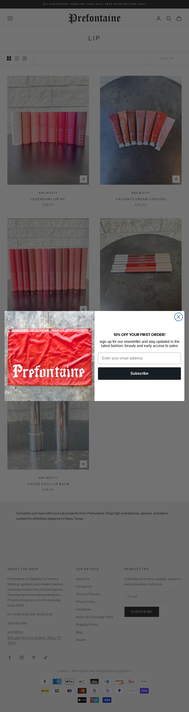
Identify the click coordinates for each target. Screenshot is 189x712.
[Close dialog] (178, 317)
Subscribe (139, 373)
